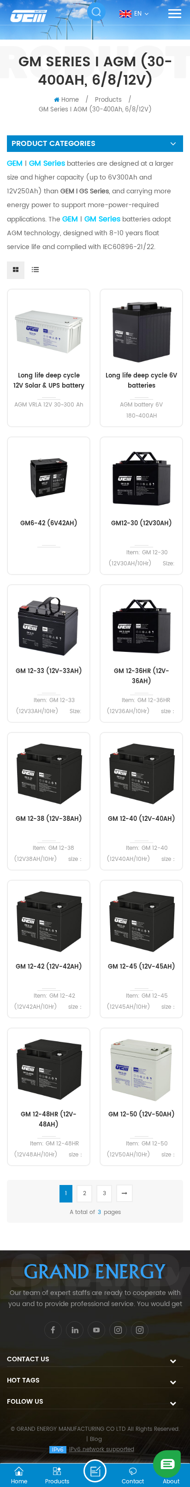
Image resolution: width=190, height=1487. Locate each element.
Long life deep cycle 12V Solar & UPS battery (48, 381)
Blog (96, 1439)
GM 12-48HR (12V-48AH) (49, 1120)
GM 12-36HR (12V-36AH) (141, 676)
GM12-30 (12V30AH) (141, 524)
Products (108, 100)
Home (70, 100)
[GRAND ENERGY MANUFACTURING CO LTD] (34, 16)
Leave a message (95, 1470)
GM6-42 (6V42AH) (48, 524)
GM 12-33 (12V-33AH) (49, 671)
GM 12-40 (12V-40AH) (141, 819)
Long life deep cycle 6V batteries (141, 381)
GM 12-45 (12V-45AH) (141, 967)
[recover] (167, 1463)
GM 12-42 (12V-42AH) (49, 967)
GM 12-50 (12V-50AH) (141, 1115)
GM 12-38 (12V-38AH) (49, 819)
